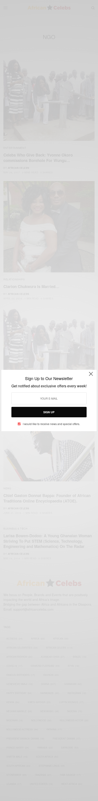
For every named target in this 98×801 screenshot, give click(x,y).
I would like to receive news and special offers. (51, 424)
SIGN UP (48, 412)
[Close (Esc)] (90, 376)
